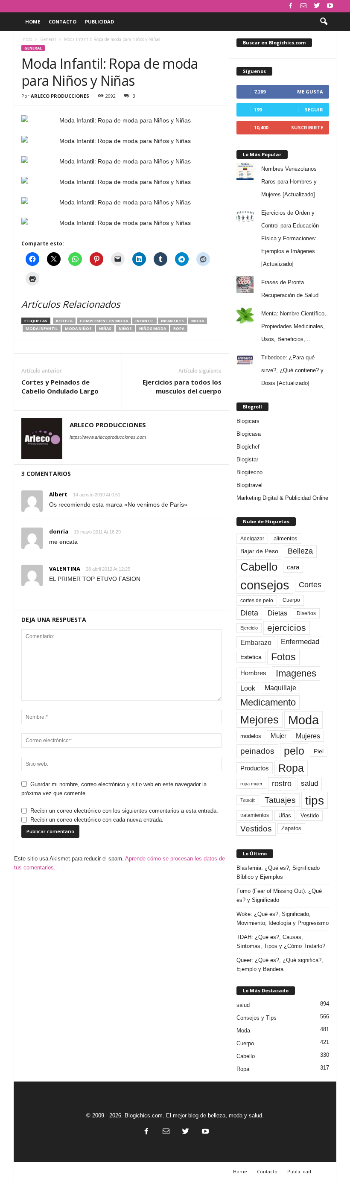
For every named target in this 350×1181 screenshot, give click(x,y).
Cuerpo (291, 600)
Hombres (253, 673)
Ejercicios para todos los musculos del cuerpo (182, 386)
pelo (294, 751)
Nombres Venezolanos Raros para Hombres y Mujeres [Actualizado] (289, 182)
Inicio (26, 39)
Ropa (178, 328)
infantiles (172, 321)
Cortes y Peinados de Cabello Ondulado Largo (60, 386)
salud (309, 783)
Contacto (62, 21)
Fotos (283, 656)
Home (32, 21)
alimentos (286, 539)
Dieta (249, 613)
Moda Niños (78, 328)
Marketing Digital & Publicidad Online (282, 498)
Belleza (64, 321)
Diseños (306, 613)
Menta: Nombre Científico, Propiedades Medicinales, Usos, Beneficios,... (293, 326)
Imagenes (296, 673)
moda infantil (42, 328)
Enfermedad (300, 642)
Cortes (310, 584)
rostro (282, 783)
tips (314, 800)
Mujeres (308, 736)
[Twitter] (317, 6)
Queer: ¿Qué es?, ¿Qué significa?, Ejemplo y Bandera (279, 964)
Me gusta (310, 91)
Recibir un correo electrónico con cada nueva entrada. (96, 819)
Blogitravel (249, 485)
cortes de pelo (256, 601)
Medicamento (268, 702)
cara (293, 567)
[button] (323, 21)
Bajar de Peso (259, 551)
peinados (257, 750)
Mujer (278, 735)
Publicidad (99, 21)
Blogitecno (249, 472)
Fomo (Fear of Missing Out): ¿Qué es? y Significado (279, 895)
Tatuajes (280, 800)
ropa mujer (251, 783)
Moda (197, 321)
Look (247, 688)
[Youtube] (330, 6)
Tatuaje (247, 799)
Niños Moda (152, 328)
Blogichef (248, 446)
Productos (254, 768)
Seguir (314, 109)
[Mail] (303, 6)
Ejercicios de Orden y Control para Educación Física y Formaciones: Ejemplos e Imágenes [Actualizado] (290, 238)
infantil (144, 321)
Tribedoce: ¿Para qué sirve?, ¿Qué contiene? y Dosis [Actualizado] (292, 370)
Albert (58, 494)
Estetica (251, 656)
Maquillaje (280, 687)
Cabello (258, 567)
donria (58, 531)
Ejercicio (249, 627)
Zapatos (291, 828)
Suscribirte (307, 127)
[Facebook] (290, 6)
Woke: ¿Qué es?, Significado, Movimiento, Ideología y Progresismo (282, 918)
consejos (264, 585)
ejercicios (286, 628)
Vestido (309, 815)
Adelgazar (252, 539)
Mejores (259, 720)
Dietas (277, 613)
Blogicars (248, 421)
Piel (319, 751)
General (48, 39)
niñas (105, 328)
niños (125, 328)
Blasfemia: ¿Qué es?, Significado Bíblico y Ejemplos (278, 872)
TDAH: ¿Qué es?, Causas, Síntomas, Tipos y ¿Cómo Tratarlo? (280, 941)
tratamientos (254, 815)
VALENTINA (64, 568)
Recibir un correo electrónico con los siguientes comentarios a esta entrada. (124, 811)
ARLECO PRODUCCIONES (60, 96)
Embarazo (255, 642)
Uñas (284, 815)
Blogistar (247, 459)
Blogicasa (248, 434)
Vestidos (256, 828)
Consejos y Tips (256, 1018)
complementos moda (104, 321)
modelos (250, 736)
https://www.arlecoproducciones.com (108, 437)
